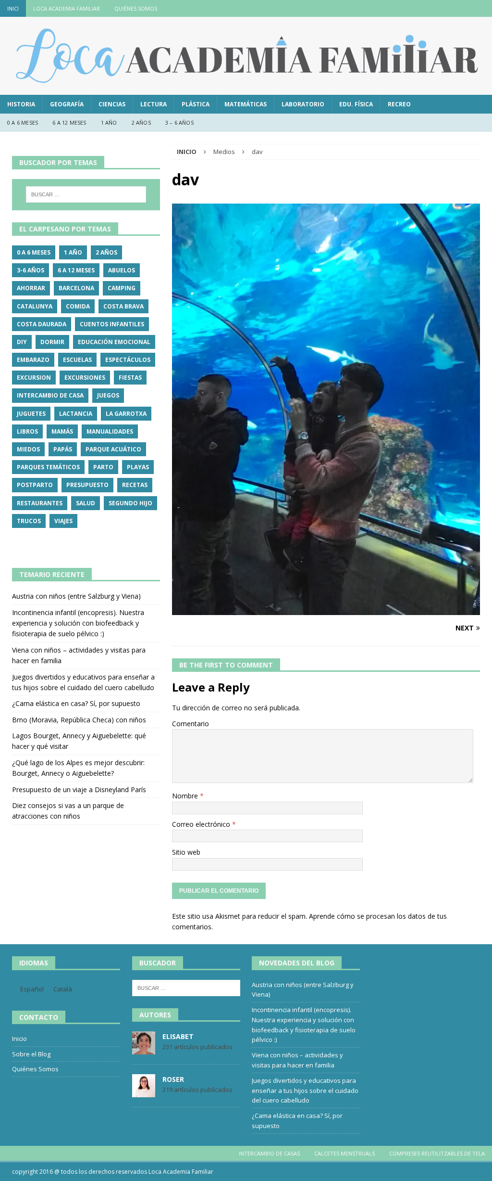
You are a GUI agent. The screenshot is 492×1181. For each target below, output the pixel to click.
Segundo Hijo (130, 503)
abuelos (121, 270)
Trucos (29, 521)
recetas (135, 485)
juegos (108, 395)
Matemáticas (245, 104)
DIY (22, 342)
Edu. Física (356, 104)
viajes (63, 521)
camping (121, 288)
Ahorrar (31, 288)
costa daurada (41, 324)
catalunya (34, 306)
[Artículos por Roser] (143, 1092)
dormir (52, 342)
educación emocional (114, 342)
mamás (62, 431)
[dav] (326, 609)
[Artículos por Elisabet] (143, 1049)
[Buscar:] (86, 194)
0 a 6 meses (22, 122)
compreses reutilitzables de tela (437, 1153)
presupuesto (87, 485)
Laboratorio (303, 104)
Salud (85, 503)
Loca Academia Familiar (66, 8)
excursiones (84, 377)
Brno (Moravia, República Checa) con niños (79, 719)
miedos (28, 449)
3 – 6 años (179, 122)
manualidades (109, 431)
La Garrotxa (126, 414)
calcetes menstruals (344, 1153)
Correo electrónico (202, 824)
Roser (173, 1079)
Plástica (195, 104)
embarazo (33, 360)
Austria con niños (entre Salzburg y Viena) (76, 596)
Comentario (190, 723)
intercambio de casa (50, 395)
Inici (13, 8)
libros (27, 431)
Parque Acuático (113, 449)
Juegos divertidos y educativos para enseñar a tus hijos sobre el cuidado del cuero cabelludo (305, 1090)
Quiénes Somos (135, 8)
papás (62, 449)
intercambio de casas (269, 1153)
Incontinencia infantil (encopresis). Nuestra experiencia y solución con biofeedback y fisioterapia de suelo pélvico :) (78, 623)
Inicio (19, 1038)
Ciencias (111, 104)
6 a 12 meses (69, 122)
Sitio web (186, 852)
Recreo (399, 104)
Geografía (67, 104)
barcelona (76, 288)
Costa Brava (123, 306)
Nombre (186, 795)
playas (138, 467)
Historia (21, 104)
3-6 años (30, 270)
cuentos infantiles (112, 324)
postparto (35, 485)
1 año (109, 122)
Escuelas (77, 360)
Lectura (153, 104)
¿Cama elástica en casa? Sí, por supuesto (76, 703)
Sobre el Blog (31, 1054)
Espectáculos (127, 360)
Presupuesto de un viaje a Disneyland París (79, 789)
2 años (141, 122)
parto (103, 467)
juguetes (31, 414)
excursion (34, 377)
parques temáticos (48, 467)
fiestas (130, 377)
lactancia (75, 414)
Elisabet (178, 1036)
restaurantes (39, 503)
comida (78, 306)
